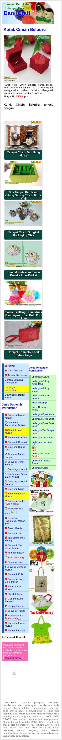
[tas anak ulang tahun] (41, 643)
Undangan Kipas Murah (43, 414)
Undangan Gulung (40, 376)
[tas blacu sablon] (41, 591)
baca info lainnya (13, 658)
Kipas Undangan (40, 402)
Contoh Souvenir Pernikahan (14, 381)
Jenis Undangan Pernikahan (38, 369)
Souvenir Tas (15, 533)
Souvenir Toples (16, 501)
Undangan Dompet (41, 453)
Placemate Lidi (16, 615)
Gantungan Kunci (17, 469)
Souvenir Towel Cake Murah (14, 580)
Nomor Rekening (17, 375)
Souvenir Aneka (16, 630)
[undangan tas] (41, 487)
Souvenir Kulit (15, 574)
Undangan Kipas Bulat (43, 418)
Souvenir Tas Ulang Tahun (13, 546)
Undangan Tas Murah (42, 437)
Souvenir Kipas (16, 488)
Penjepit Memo (16, 606)
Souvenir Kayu (15, 562)
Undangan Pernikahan (11, 388)
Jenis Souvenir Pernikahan (12, 406)
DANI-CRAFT (52, 724)
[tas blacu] (41, 513)
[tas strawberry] (41, 614)
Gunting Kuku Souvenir (14, 600)
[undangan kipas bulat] (41, 566)
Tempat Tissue (16, 552)
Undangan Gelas (40, 467)
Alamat (11, 365)
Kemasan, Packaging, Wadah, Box (15, 521)
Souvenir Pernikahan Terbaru (15, 424)
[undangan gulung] (41, 545)
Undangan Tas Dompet (43, 430)
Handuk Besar (15, 594)
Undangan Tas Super (42, 442)
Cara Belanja (15, 370)
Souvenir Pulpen (16, 610)
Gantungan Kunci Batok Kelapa (16, 475)
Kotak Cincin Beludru (25, 29)
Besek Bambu (15, 528)
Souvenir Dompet (17, 442)
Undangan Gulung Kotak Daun (40, 382)
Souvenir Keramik (17, 437)
